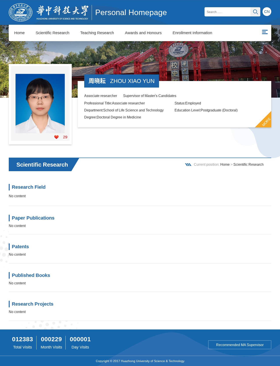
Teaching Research (97, 33)
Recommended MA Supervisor (240, 345)
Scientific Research (52, 33)
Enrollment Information (192, 33)
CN (267, 11)
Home (19, 33)
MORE (266, 122)
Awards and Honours (143, 33)
